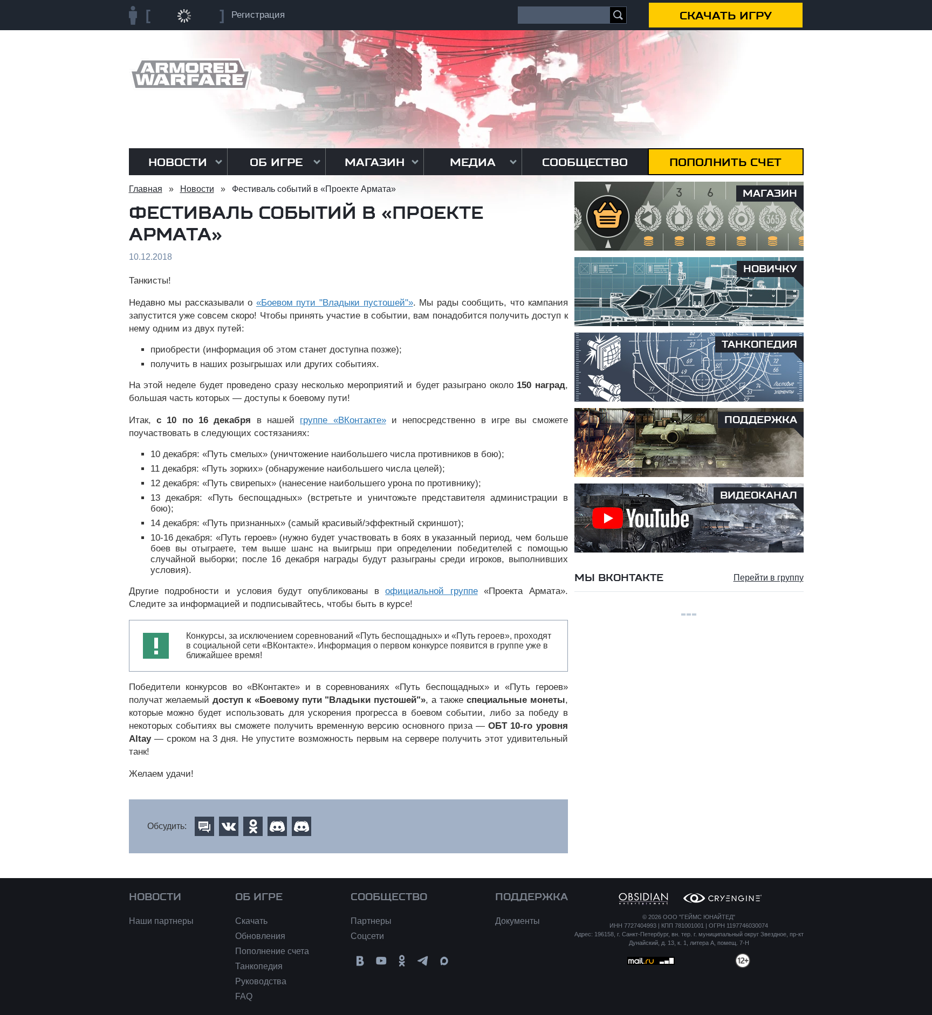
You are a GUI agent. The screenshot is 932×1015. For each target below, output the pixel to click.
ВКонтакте (360, 960)
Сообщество (585, 162)
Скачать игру (726, 15)
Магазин (375, 162)
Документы (517, 921)
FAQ (243, 996)
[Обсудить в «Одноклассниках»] (253, 826)
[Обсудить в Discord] (277, 826)
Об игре (276, 162)
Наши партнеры (161, 921)
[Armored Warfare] (190, 74)
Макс (444, 960)
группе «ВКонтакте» (343, 420)
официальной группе (431, 591)
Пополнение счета (272, 951)
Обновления (260, 936)
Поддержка (531, 897)
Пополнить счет (725, 162)
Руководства (260, 981)
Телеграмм (423, 960)
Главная (145, 189)
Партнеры (371, 921)
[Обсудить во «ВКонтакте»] (228, 826)
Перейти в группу (769, 577)
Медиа (473, 162)
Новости (177, 162)
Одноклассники (402, 960)
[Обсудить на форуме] (204, 826)
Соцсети (367, 936)
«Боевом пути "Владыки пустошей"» (334, 303)
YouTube (381, 960)
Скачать (251, 921)
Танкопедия (259, 966)
